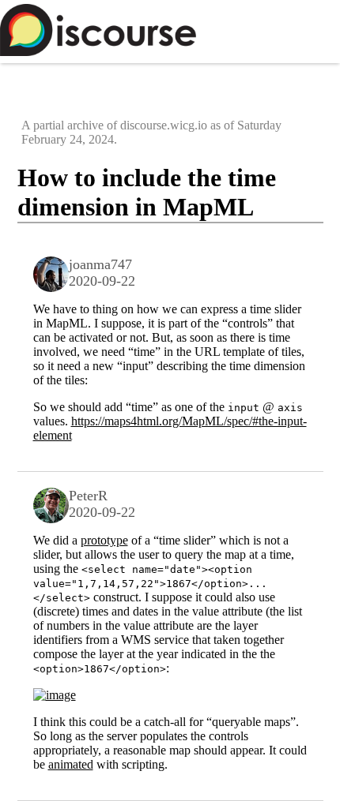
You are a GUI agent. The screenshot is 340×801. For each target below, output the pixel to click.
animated (70, 764)
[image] (54, 695)
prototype (104, 540)
